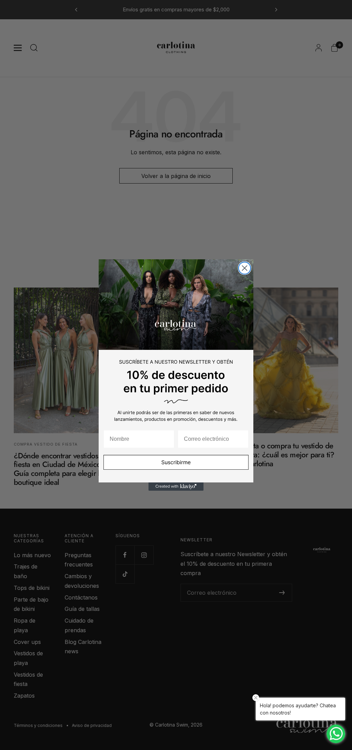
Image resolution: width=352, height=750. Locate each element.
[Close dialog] (245, 268)
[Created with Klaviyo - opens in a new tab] (176, 486)
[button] (176, 467)
